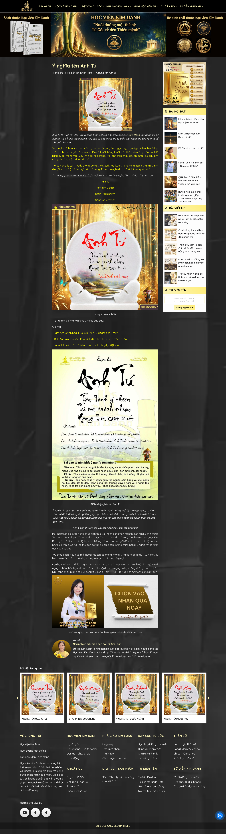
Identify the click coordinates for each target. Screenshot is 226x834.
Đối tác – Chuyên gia (78, 753)
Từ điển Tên (168, 6)
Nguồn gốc (73, 744)
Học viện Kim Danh (30, 744)
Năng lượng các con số (187, 749)
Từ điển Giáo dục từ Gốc (187, 781)
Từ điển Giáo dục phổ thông (189, 786)
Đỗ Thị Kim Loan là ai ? (191, 148)
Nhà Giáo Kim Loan (117, 6)
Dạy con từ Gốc (76, 777)
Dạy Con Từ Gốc (92, 6)
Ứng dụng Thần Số (77, 781)
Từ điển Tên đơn (147, 777)
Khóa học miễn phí (145, 6)
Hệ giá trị (107, 744)
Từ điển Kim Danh (190, 6)
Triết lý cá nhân (111, 749)
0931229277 (35, 802)
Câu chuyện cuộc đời (114, 758)
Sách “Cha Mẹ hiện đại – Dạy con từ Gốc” (190, 164)
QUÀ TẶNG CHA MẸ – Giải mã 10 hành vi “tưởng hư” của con (189, 180)
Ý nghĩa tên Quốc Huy (176, 719)
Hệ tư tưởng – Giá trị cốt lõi (82, 749)
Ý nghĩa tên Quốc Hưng (82, 719)
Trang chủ (45, 6)
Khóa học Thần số (184, 758)
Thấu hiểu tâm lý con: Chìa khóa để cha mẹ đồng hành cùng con (190, 248)
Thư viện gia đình (147, 758)
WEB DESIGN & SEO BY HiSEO (113, 825)
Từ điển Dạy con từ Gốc (187, 777)
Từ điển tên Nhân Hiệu (79, 72)
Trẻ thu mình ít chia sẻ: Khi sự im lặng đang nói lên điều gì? (191, 277)
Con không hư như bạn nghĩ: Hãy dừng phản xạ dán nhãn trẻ (191, 233)
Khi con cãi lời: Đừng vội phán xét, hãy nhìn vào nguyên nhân (191, 263)
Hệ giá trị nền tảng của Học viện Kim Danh (191, 121)
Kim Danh (134, 134)
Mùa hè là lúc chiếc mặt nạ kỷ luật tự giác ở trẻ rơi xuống (191, 219)
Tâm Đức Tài (74, 786)
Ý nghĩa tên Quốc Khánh (130, 719)
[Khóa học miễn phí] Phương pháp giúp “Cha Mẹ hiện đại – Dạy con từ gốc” (191, 196)
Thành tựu (108, 753)
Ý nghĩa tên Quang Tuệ (34, 719)
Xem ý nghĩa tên (184, 307)
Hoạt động (73, 758)
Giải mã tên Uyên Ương (151, 786)
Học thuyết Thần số (185, 744)
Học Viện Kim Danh (66, 6)
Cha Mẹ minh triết (148, 753)
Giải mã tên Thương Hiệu (152, 791)
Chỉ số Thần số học (184, 753)
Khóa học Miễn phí (77, 791)
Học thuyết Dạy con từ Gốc (153, 744)
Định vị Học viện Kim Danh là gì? (189, 135)
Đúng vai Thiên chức (149, 749)
